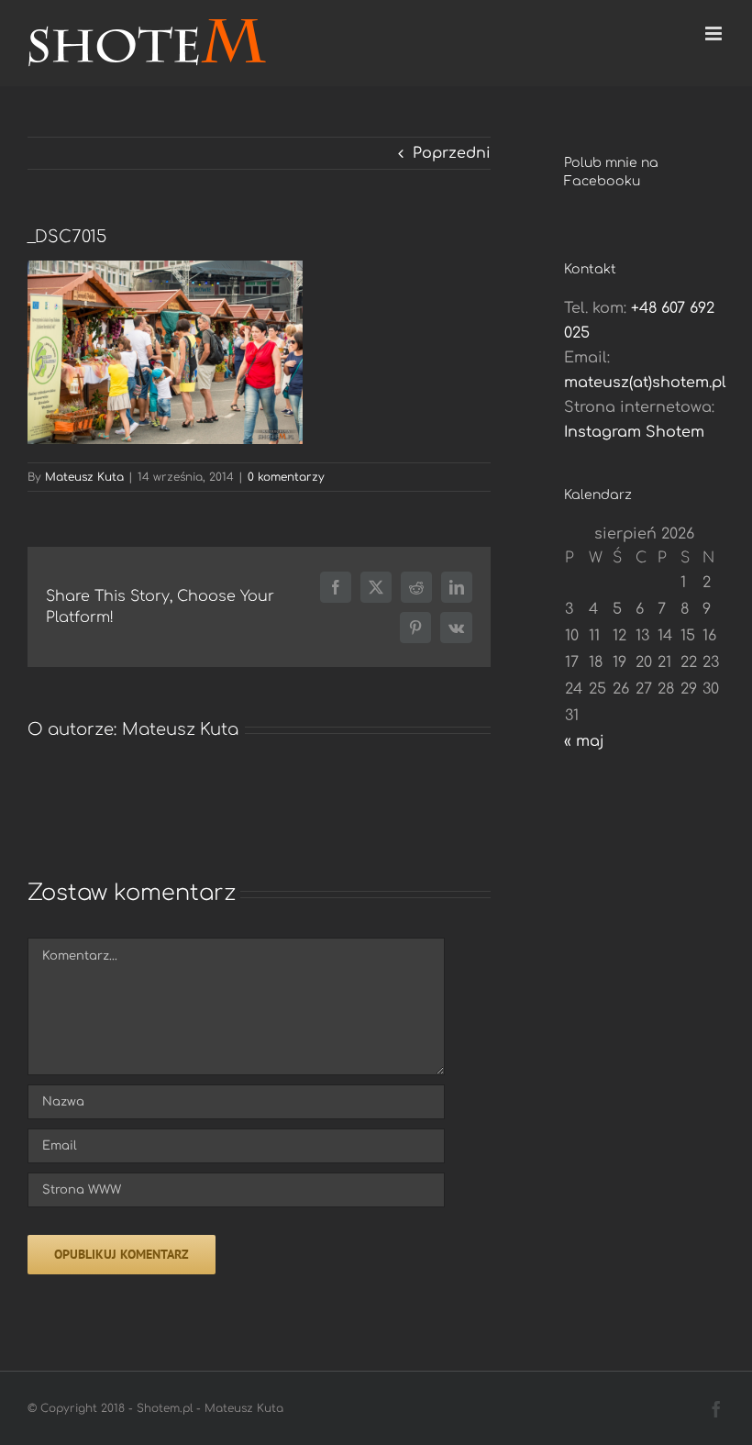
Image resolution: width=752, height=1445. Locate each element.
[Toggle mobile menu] (714, 33)
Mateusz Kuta (84, 477)
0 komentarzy (286, 477)
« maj (584, 741)
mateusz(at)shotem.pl (645, 382)
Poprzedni (452, 153)
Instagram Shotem (634, 432)
